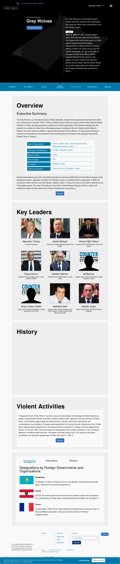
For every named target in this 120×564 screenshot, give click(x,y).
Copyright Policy (70, 550)
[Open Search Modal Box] (18, 3)
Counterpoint (33, 3)
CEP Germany (60, 541)
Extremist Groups (34, 17)
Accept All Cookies (98, 560)
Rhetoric (107, 87)
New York (60, 536)
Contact (43, 550)
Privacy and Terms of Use (55, 550)
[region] (60, 560)
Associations (92, 87)
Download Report (34, 28)
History (44, 87)
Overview (12, 87)
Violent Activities (60, 86)
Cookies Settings (49, 557)
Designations (76, 87)
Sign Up (14, 8)
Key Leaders (28, 87)
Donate (7, 8)
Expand (60, 193)
